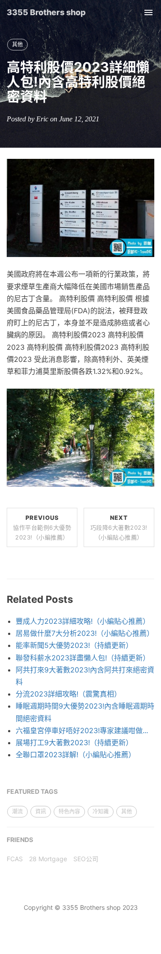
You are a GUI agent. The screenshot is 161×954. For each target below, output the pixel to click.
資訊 (40, 811)
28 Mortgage (48, 859)
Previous (42, 527)
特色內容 (69, 811)
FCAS (15, 859)
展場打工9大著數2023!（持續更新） (74, 742)
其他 (17, 44)
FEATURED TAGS (32, 791)
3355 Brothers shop (46, 12)
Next (119, 527)
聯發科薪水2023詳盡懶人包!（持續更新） (83, 657)
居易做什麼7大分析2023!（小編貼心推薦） (85, 633)
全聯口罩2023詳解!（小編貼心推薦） (76, 754)
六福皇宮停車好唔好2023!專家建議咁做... (82, 730)
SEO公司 (85, 859)
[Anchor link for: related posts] (78, 599)
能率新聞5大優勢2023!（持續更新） (74, 645)
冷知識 (101, 811)
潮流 (17, 811)
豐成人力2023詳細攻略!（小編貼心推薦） (83, 621)
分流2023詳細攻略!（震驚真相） (68, 693)
